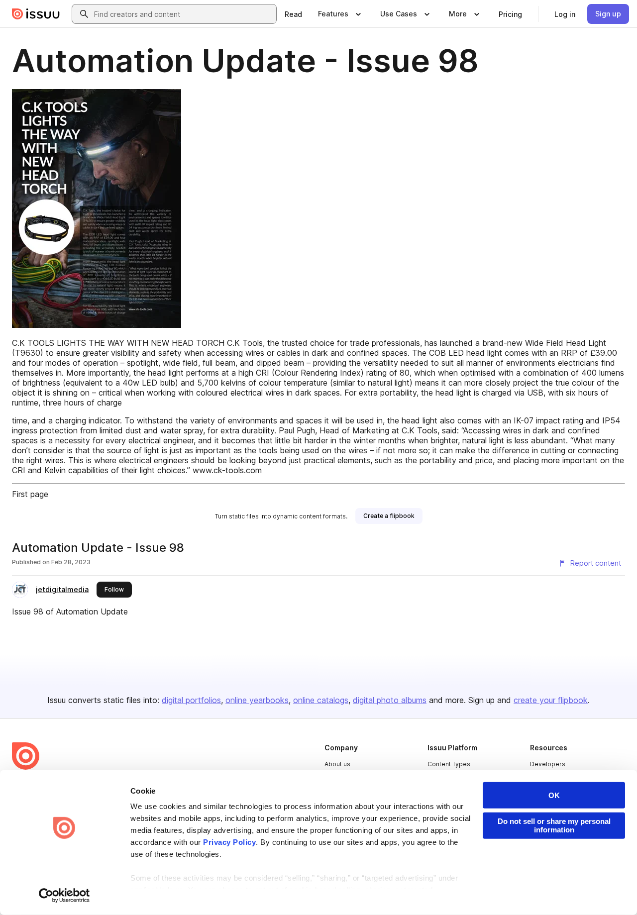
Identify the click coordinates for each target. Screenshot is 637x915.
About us (337, 764)
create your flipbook (551, 700)
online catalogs (320, 700)
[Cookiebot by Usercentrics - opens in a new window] (64, 895)
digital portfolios (191, 700)
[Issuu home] (36, 13)
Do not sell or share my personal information (554, 825)
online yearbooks (257, 700)
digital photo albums (389, 700)
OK (554, 795)
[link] (293, 14)
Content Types (448, 764)
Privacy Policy (229, 842)
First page (30, 494)
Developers (547, 764)
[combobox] (183, 13)
